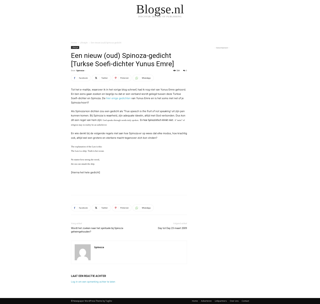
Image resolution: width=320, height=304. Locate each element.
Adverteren (206, 301)
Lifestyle (84, 42)
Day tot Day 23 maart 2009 (172, 228)
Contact (245, 301)
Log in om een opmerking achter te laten (93, 281)
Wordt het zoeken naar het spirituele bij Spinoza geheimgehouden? (97, 230)
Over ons (234, 301)
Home (74, 42)
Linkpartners (221, 301)
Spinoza (80, 70)
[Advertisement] (129, 184)
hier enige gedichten (118, 98)
